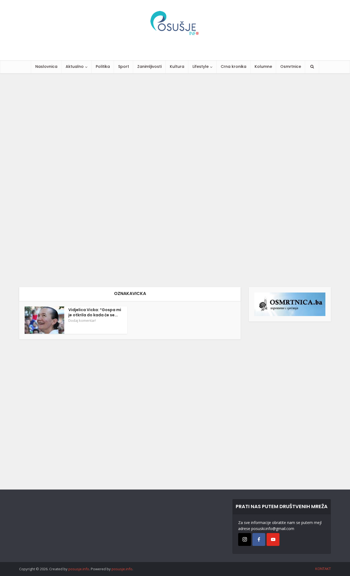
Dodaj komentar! (82, 320)
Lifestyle (200, 66)
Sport (123, 66)
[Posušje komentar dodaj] (289, 303)
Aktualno (75, 66)
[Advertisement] (164, 180)
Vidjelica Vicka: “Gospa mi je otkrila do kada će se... (94, 312)
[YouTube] (273, 539)
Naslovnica (46, 66)
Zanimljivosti (149, 66)
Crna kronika (233, 66)
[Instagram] (244, 539)
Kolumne (263, 66)
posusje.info (78, 568)
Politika (103, 66)
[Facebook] (258, 539)
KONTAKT (323, 568)
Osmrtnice (290, 66)
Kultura (177, 66)
